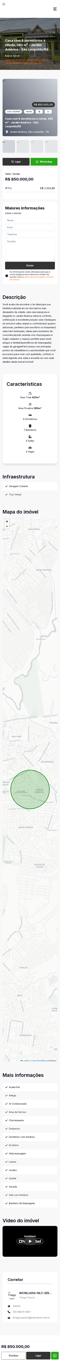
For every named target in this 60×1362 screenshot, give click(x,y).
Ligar (18, 161)
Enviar (30, 265)
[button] (6, 521)
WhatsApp (46, 161)
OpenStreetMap (39, 1060)
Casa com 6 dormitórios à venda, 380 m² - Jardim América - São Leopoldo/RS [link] (27, 61)
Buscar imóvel (12, 55)
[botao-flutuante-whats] (55, 1355)
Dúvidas (13, 1355)
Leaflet (25, 1060)
